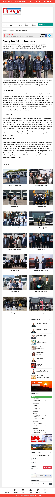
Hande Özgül (40, 352)
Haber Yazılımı (38, 495)
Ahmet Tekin (40, 376)
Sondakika (15, 492)
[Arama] (33, 1)
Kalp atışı (38, 354)
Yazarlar (31, 492)
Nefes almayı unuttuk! (41, 336)
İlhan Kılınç (39, 347)
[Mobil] (31, 1)
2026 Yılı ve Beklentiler (41, 342)
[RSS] (51, 1)
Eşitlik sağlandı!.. (40, 365)
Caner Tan (39, 364)
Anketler (38, 492)
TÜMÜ (50, 319)
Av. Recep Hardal (41, 323)
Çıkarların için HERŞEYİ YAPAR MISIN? (40, 456)
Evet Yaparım (37, 459)
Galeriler (23, 492)
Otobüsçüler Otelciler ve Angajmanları (42, 372)
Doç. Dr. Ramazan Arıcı (43, 341)
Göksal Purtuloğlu (41, 329)
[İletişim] (36, 1)
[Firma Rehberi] (39, 1)
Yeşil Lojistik (39, 360)
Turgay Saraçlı (41, 370)
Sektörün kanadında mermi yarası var (42, 378)
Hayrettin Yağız (41, 335)
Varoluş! (38, 331)
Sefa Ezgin (39, 358)
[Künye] (48, 1)
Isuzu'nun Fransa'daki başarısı (22, 1)
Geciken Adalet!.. (40, 325)
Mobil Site (7, 492)
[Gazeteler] (45, 1)
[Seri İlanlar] (42, 1)
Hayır (34, 462)
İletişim (45, 492)
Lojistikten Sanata (40, 348)
